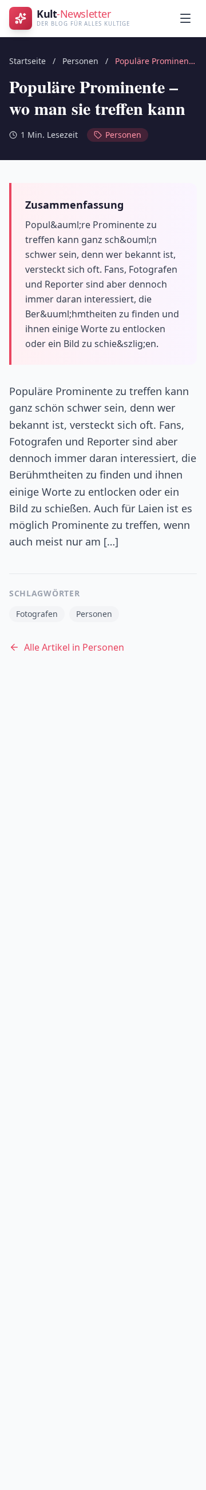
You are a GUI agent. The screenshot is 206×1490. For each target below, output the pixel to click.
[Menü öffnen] (185, 18)
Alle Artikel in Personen (74, 647)
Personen (80, 60)
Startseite (27, 60)
